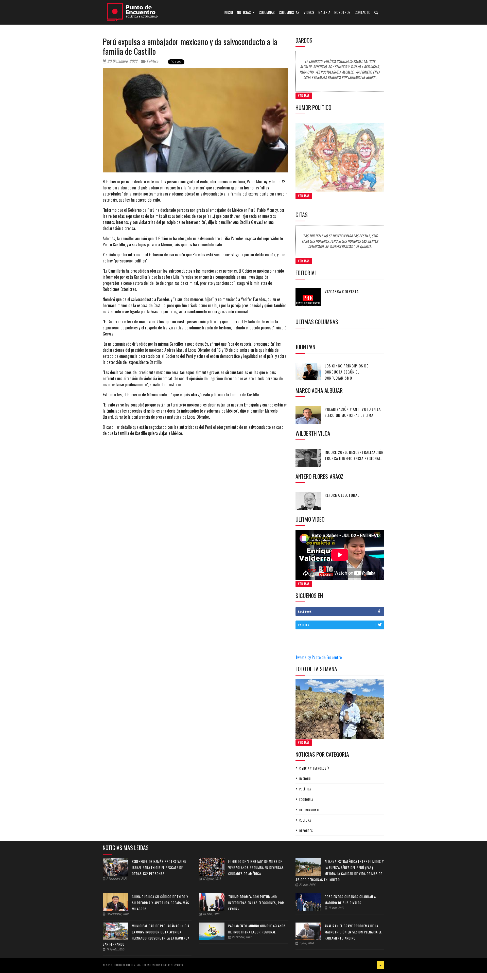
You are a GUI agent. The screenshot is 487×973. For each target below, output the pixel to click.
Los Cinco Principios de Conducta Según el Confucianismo (346, 372)
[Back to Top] (380, 965)
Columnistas (289, 12)
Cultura (305, 820)
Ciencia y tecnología (314, 768)
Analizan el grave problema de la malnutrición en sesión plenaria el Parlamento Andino (353, 932)
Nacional (305, 779)
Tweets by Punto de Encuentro (318, 657)
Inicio (229, 12)
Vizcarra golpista (342, 291)
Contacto (362, 12)
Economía (306, 800)
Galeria (324, 12)
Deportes (306, 831)
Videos (309, 12)
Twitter (303, 625)
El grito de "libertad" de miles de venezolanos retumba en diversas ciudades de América (256, 867)
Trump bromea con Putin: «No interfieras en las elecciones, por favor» (256, 902)
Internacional (309, 810)
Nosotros (342, 12)
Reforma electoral (342, 495)
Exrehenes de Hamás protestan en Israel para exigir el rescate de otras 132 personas (159, 867)
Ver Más (303, 96)
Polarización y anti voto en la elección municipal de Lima (353, 412)
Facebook (305, 611)
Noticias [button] (244, 12)
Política (152, 61)
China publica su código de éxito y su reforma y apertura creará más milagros (160, 902)
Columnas (267, 12)
